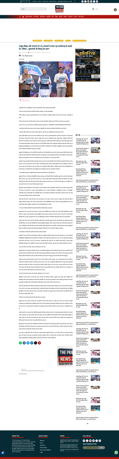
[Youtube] (88, 1)
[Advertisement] (59, 28)
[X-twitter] (85, 1)
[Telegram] (91, 1)
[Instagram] (94, 1)
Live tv (39, 1)
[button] (20, 342)
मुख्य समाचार (28, 16)
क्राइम (60, 16)
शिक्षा (56, 16)
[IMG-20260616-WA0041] (87, 81)
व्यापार (65, 16)
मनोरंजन (70, 16)
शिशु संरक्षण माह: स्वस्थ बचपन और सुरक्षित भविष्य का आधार (81, 163)
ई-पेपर (75, 16)
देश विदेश (36, 16)
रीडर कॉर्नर (81, 16)
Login (70, 1)
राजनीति (48, 16)
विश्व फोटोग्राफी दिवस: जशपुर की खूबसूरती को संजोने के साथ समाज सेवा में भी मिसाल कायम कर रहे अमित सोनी (82, 172)
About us (35, 1)
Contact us (45, 1)
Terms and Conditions (63, 1)
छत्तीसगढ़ (42, 16)
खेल (53, 16)
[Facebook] (82, 1)
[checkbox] (115, 9)
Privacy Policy (53, 1)
